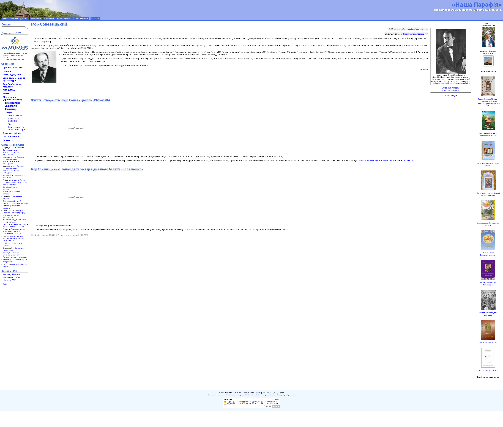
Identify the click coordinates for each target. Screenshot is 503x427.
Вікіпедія (424, 69)
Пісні (10, 124)
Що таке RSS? (9, 280)
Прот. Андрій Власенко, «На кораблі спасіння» (488, 134)
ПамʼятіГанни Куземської (488, 24)
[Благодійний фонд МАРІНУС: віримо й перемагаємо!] (14, 43)
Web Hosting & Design (253, 395)
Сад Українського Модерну (12, 85)
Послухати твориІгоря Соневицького (451, 89)
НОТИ (24, 19)
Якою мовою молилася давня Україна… (488, 164)
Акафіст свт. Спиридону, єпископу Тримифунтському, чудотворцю (15, 255)
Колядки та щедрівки (13, 119)
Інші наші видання (488, 377)
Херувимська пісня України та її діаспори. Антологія (488, 194)
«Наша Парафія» (477, 4)
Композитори (12, 102)
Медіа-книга (36, 19)
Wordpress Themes (275, 395)
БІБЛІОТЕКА (9, 90)
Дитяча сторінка (64, 19)
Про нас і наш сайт (10, 19)
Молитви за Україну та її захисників (488, 314)
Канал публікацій (11, 274)
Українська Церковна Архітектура (488, 52)
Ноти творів (451, 95)
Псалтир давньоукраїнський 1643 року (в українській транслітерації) (15, 224)
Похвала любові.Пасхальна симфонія (488, 254)
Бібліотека (49, 19)
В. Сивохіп (408, 160)
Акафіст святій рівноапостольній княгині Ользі (15, 202)
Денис (5, 253)
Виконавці (10, 109)
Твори (8, 112)
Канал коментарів (11, 277)
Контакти (95, 19)
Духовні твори (15, 115)
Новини (7, 71)
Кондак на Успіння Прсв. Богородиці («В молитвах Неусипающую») (15, 182)
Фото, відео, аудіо (12, 74)
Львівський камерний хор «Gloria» (375, 160)
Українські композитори (417, 29)
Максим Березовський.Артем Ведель (488, 284)
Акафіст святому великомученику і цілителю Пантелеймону (13, 238)
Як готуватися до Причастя (488, 370)
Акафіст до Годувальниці (488, 342)
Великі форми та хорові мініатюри (16, 128)
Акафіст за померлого (11, 207)
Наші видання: (488, 71)
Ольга (5, 201)
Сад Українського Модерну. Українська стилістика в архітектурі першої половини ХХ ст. (488, 102)
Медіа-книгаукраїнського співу (12, 98)
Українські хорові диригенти (415, 34)
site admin (292, 395)
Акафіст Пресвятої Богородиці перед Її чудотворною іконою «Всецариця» (13, 151)
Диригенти (11, 105)
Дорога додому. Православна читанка (488, 224)
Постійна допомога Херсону (13, 59)
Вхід (5, 284)
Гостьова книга (81, 19)
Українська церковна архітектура (14, 79)
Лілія (5, 234)
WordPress (229, 395)
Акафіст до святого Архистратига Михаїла (14, 230)
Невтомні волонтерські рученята (15, 53)
